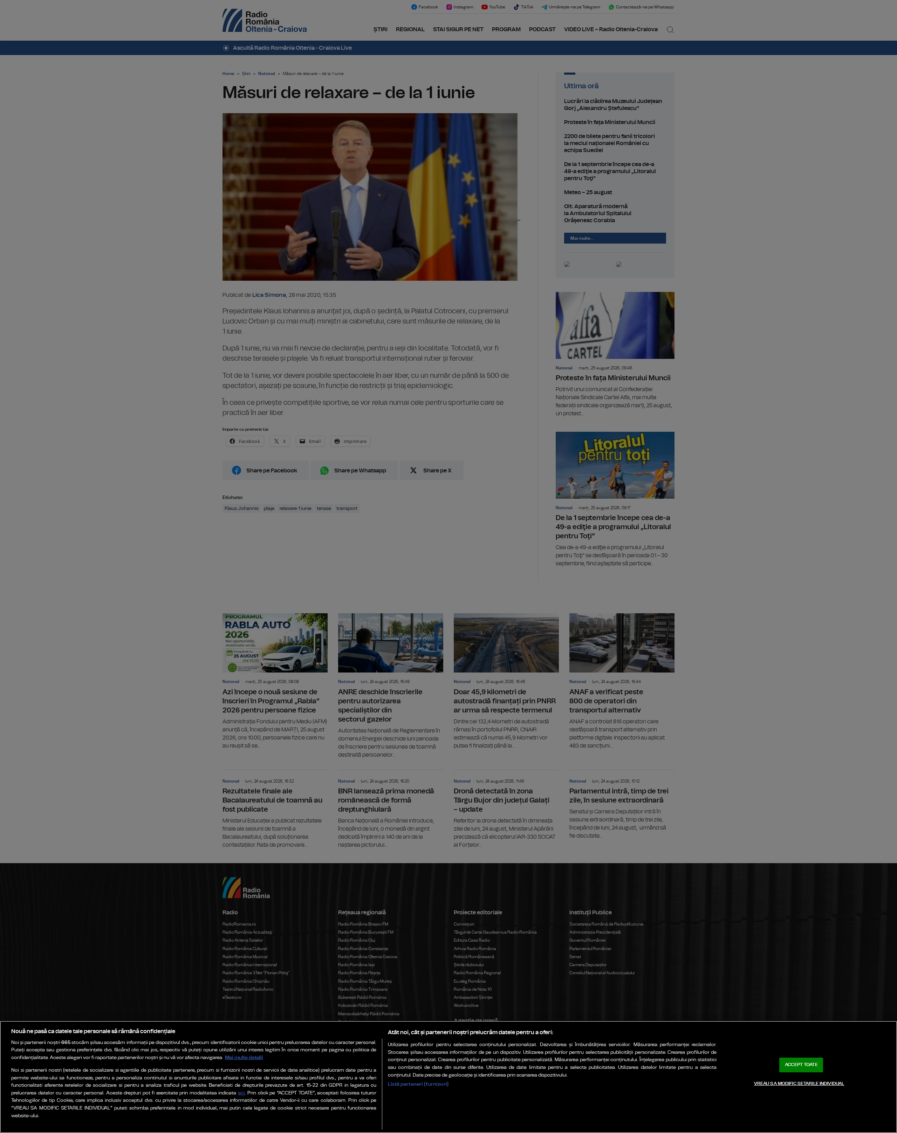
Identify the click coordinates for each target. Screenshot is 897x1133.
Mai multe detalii (244, 1057)
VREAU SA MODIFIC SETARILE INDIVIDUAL (799, 1083)
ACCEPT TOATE (801, 1065)
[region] (448, 1077)
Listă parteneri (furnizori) (418, 1084)
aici (241, 1093)
